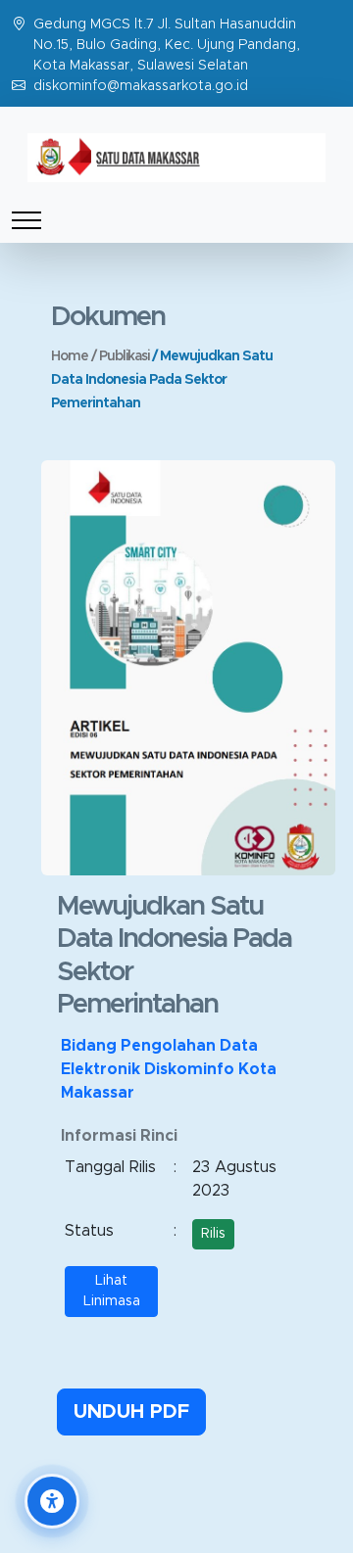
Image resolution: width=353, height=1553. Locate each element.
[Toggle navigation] (26, 220)
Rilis (213, 1234)
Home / (75, 356)
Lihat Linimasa (111, 1291)
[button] (52, 1501)
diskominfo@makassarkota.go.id (140, 86)
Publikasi (125, 356)
